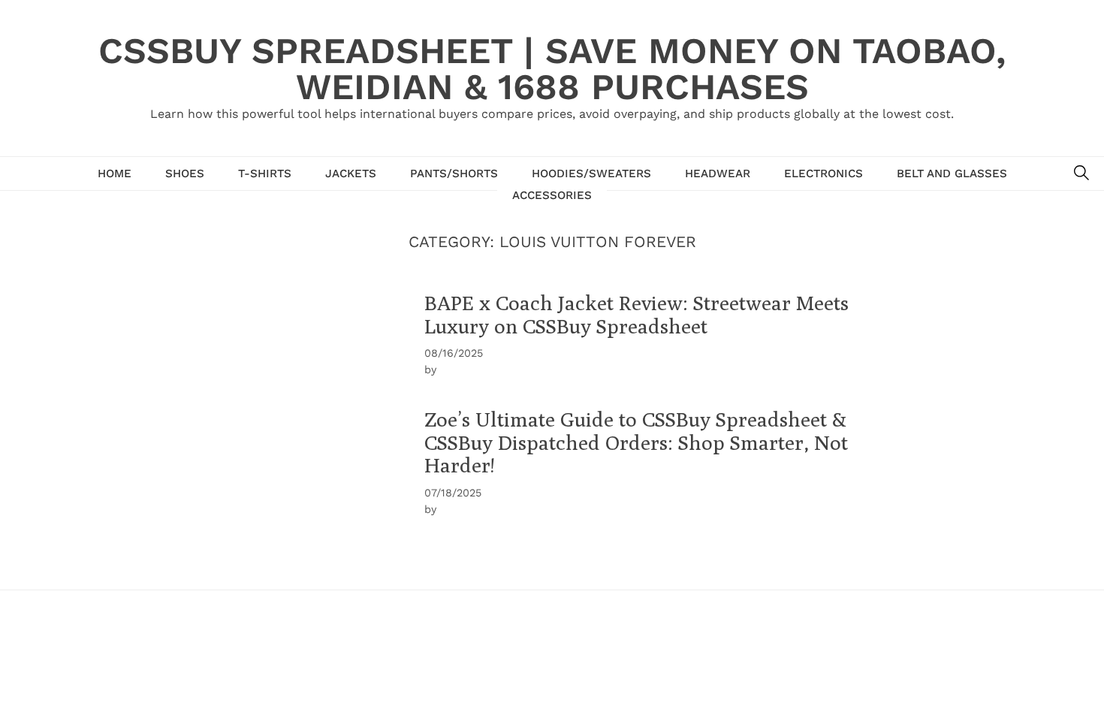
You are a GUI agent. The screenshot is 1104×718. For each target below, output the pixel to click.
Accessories (552, 195)
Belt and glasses (952, 173)
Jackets (350, 173)
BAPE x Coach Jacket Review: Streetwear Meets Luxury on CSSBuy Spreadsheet (636, 314)
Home (114, 173)
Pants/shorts (454, 173)
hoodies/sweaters (591, 173)
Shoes (184, 173)
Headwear (717, 173)
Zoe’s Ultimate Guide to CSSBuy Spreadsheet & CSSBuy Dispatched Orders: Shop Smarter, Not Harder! (636, 442)
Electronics (823, 173)
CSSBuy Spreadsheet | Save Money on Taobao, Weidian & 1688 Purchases (552, 68)
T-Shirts (264, 173)
